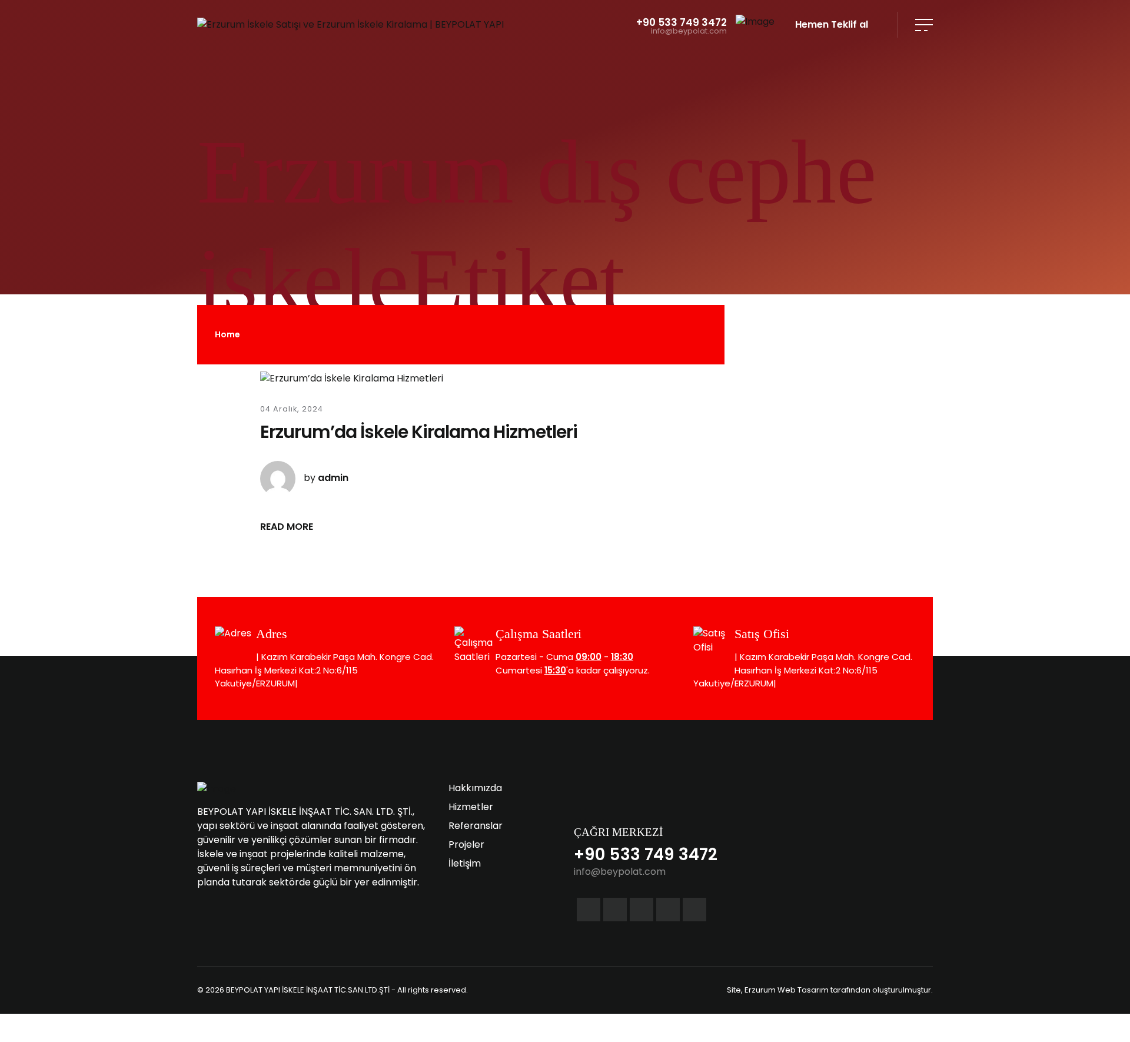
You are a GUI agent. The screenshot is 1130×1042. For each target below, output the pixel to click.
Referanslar (475, 825)
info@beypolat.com (689, 31)
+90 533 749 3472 (681, 23)
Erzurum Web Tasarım (787, 989)
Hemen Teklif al (831, 24)
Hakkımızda (475, 788)
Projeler (466, 844)
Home (227, 334)
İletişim (464, 863)
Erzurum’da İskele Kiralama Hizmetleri (418, 431)
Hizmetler (470, 807)
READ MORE (286, 526)
